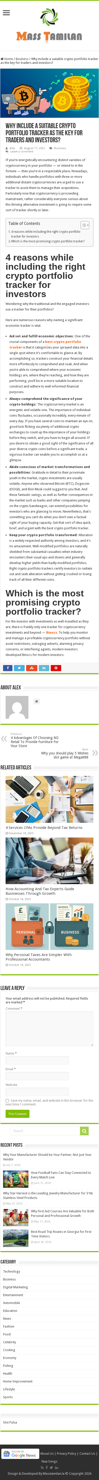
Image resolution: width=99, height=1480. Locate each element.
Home (8, 59)
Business (22, 59)
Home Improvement (17, 1381)
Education (10, 1311)
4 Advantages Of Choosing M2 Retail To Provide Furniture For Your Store (35, 740)
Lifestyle (9, 1389)
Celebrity (9, 1342)
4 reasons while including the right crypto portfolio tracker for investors (45, 234)
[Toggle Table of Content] (82, 225)
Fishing (8, 1366)
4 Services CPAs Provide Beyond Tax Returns (44, 827)
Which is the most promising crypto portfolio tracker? (48, 241)
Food (7, 1334)
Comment (14, 1008)
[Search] (84, 1131)
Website (11, 1085)
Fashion (8, 1326)
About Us (47, 1453)
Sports (8, 1397)
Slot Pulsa (10, 1422)
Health (7, 1373)
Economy (9, 1358)
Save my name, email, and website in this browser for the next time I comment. (49, 1102)
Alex (12, 148)
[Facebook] (46, 1468)
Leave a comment (22, 151)
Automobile (11, 1303)
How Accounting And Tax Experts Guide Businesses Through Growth (40, 891)
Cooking (9, 1350)
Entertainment (13, 1295)
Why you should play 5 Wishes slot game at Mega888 (64, 753)
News (7, 1318)
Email (11, 1069)
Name (11, 1053)
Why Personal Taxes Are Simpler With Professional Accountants (39, 957)
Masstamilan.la (53, 1473)
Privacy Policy (66, 1453)
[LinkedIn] (57, 1468)
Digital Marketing (15, 1287)
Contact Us (87, 1453)
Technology (11, 1271)
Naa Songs (49, 1461)
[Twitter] (51, 1468)
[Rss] (42, 1468)
